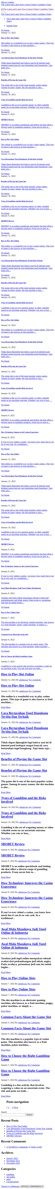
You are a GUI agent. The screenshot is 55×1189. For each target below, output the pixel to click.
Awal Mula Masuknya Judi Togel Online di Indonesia (21, 588)
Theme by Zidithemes (10, 1186)
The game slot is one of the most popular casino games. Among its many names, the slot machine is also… (24, 86)
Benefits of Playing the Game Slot (13, 80)
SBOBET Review (7, 120)
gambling (10, 1174)
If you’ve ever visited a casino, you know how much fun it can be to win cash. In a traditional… (27, 443)
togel (8, 1179)
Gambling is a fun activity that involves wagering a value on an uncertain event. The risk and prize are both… (26, 667)
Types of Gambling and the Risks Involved (17, 100)
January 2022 (12, 1158)
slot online (10, 1177)
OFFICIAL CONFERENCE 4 (32, 1187)
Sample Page (11, 26)
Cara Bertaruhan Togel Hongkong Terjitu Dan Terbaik (22, 58)
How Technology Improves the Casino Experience (20, 432)
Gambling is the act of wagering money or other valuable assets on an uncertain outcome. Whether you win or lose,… (26, 106)
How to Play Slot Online (10, 38)
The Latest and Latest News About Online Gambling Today (26, 4)
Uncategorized (12, 1182)
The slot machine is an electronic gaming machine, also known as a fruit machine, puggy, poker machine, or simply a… (27, 623)
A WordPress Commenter (17, 1147)
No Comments (35, 680)
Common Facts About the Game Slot (14, 634)
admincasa (23, 680)
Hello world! (36, 1147)
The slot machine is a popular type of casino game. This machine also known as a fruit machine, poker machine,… (25, 645)
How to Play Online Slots (10, 612)
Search (4, 1112)
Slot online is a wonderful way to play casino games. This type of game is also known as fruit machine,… (27, 44)
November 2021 (13, 1163)
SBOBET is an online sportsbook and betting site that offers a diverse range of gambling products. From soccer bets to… (27, 126)
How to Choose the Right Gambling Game (16, 656)
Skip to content (7, 2)
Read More (6, 707)
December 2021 (13, 1161)
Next (16, 1107)
